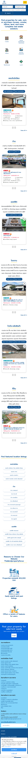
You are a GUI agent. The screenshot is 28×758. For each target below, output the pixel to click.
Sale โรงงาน (10, 279)
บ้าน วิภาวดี (14, 494)
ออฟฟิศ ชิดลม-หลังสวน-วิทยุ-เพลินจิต (14, 534)
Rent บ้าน (17, 152)
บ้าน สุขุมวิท (14, 519)
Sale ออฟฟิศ (10, 215)
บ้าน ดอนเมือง (14, 497)
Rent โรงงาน (18, 279)
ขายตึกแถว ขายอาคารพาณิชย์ (8, 687)
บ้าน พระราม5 (14, 515)
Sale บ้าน (10, 152)
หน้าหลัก (3, 731)
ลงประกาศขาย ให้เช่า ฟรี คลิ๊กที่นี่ (8, 737)
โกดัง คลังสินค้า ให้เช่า (6, 706)
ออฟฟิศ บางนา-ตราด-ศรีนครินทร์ (14, 545)
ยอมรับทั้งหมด (14, 749)
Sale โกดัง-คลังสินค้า (8, 342)
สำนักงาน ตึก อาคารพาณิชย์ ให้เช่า (9, 703)
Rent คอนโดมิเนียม (19, 91)
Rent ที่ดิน (17, 407)
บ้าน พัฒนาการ (14, 508)
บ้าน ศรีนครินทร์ (14, 501)
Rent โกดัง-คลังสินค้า (20, 342)
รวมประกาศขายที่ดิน (5, 655)
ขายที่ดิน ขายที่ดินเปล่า (6, 692)
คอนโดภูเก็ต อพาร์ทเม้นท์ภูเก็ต (8, 674)
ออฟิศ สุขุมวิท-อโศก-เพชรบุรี (14, 538)
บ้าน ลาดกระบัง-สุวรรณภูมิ (14, 505)
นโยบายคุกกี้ (7, 746)
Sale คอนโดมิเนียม (8, 91)
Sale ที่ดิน (10, 407)
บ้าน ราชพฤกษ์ (14, 490)
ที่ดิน (2, 708)
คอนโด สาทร (14, 472)
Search (9, 13)
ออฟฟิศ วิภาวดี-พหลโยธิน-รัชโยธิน (14, 541)
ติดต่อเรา (3, 734)
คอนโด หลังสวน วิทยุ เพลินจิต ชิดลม (14, 468)
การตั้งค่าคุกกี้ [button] (14, 753)
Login (14, 635)
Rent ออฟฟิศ (18, 215)
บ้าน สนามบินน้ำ (14, 512)
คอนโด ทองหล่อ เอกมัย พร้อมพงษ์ (14, 479)
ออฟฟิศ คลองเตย (14, 530)
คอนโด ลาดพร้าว (14, 475)
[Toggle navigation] (25, 2)
